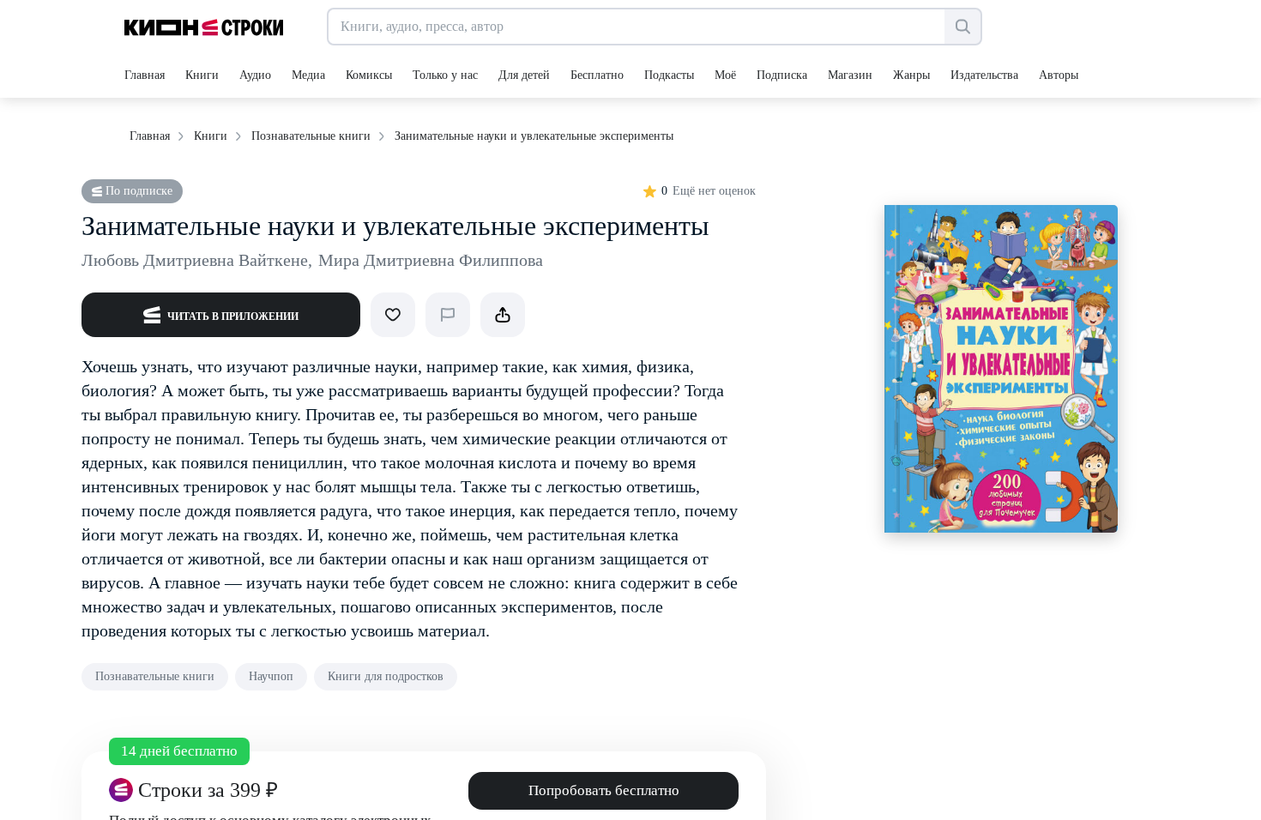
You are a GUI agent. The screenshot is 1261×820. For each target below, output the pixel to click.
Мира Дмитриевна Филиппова (430, 259)
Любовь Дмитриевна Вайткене (196, 259)
